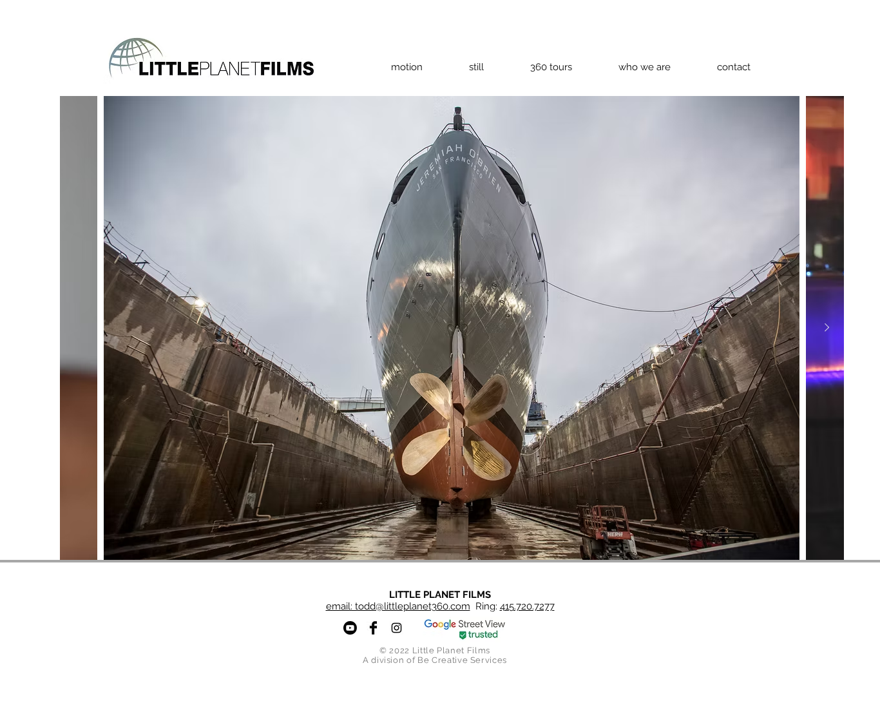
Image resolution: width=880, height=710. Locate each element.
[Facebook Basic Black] (373, 628)
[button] (406, 67)
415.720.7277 (527, 606)
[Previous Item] (77, 327)
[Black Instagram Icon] (396, 628)
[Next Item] (826, 327)
